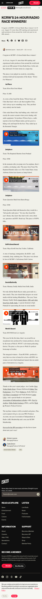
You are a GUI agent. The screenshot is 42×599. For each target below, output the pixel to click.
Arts (20, 449)
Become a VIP (26, 534)
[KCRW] (5, 483)
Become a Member (28, 531)
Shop (23, 540)
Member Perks (26, 543)
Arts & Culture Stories (9, 449)
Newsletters (5, 540)
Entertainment (6, 510)
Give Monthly (19, 566)
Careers (4, 534)
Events (4, 520)
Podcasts (25, 513)
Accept (14, 596)
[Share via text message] (23, 41)
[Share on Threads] (15, 41)
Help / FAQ (5, 537)
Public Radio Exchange (16, 403)
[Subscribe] (38, 494)
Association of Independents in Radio (15, 400)
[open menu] (3, 3)
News (3, 507)
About (4, 531)
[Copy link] (8, 41)
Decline (5, 596)
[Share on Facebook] (12, 41)
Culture (4, 517)
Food (3, 513)
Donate (36, 3)
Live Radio (25, 507)
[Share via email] (26, 41)
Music (24, 510)
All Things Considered (10, 395)
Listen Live (9, 3)
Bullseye (23, 392)
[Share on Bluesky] (19, 41)
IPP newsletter (17, 427)
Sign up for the (8, 427)
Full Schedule (26, 517)
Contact (4, 543)
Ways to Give (26, 537)
